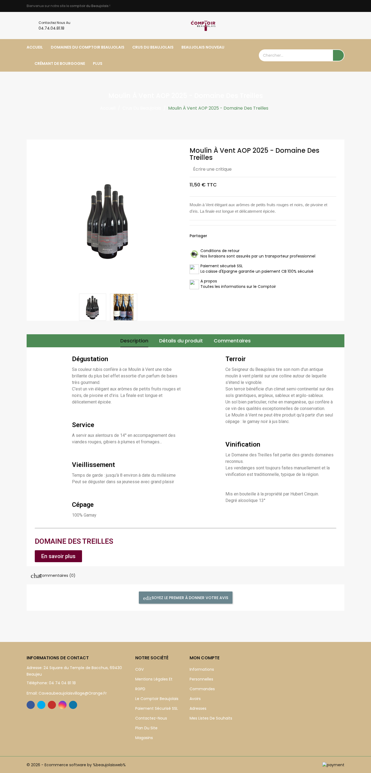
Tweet (223, 235)
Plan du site (146, 728)
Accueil (35, 47)
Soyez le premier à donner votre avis (189, 597)
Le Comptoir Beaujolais (156, 698)
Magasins (144, 737)
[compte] (340, 25)
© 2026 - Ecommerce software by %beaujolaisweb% (76, 765)
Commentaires (232, 340)
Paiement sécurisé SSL (156, 708)
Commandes (202, 689)
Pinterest (234, 235)
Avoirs (195, 698)
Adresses (198, 708)
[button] (58, 556)
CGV (139, 669)
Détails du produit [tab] (181, 340)
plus (97, 63)
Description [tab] (134, 340)
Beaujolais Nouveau (202, 47)
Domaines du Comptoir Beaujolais (87, 47)
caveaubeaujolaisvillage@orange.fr (72, 693)
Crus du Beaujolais (153, 47)
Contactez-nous (151, 718)
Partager (212, 235)
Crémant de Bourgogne (59, 63)
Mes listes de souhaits (211, 718)
